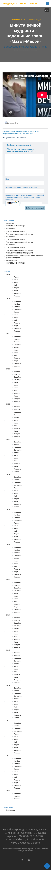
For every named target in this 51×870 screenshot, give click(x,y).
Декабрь (17, 301)
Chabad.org (25, 849)
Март (16, 290)
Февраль (17, 293)
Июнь (16, 282)
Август (16, 277)
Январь (17, 296)
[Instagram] (29, 859)
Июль (16, 280)
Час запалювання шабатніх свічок (19, 234)
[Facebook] (22, 859)
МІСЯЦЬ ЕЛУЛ (11, 260)
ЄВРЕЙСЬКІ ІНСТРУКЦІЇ (15, 226)
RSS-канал (10, 810)
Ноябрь (17, 304)
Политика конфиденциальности (33, 850)
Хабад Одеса (16, 19)
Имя (7, 179)
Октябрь (17, 307)
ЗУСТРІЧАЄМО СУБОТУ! (15, 231)
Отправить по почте (22, 187)
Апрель (17, 288)
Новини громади (34, 19)
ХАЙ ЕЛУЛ (10, 223)
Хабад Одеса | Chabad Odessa (19, 3)
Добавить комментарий (19, 145)
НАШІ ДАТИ (10, 229)
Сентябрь (18, 309)
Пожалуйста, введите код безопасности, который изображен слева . (25, 197)
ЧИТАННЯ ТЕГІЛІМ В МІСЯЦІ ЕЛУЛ (19, 253)
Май (15, 285)
